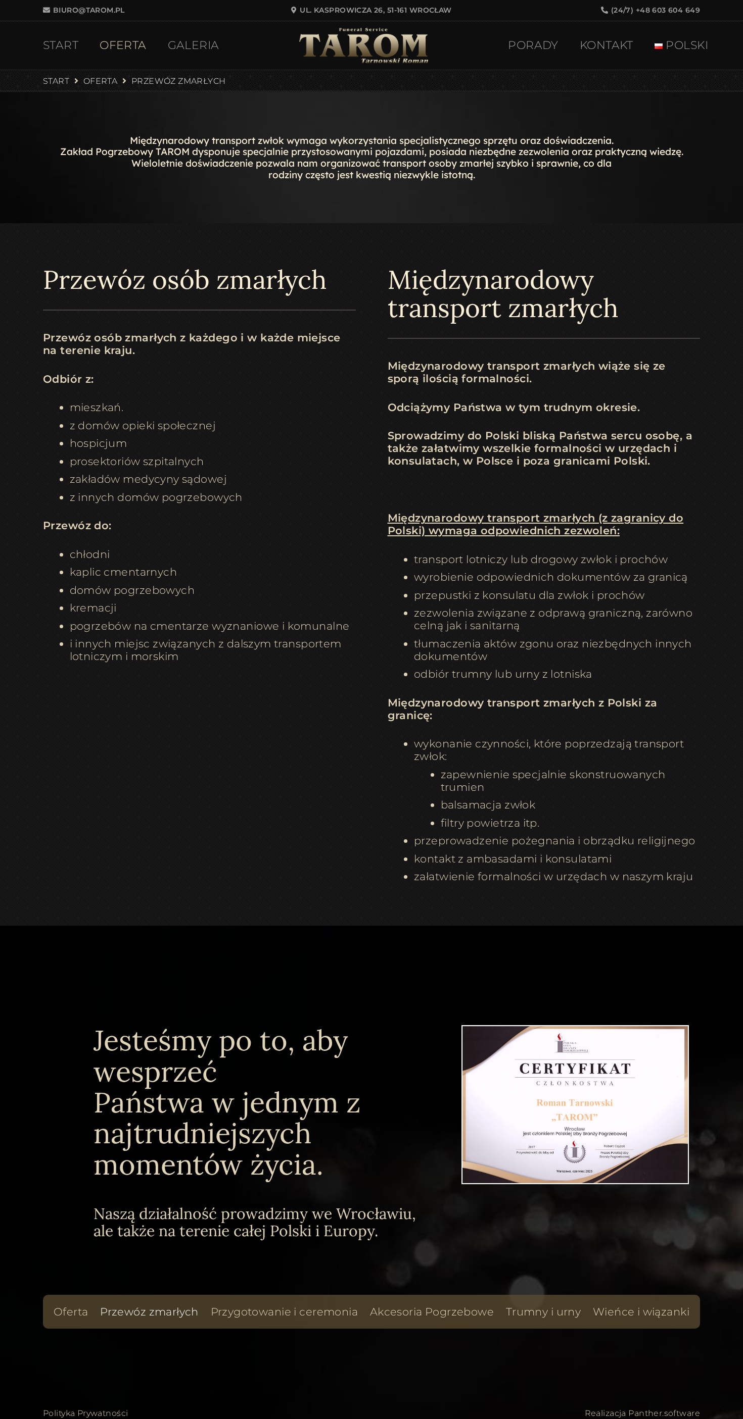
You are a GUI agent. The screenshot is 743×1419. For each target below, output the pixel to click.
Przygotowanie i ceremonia (284, 1311)
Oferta (71, 1311)
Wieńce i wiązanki (641, 1311)
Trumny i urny (543, 1311)
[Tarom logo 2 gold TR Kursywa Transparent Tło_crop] (363, 45)
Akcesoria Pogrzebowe (432, 1311)
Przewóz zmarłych (149, 1311)
